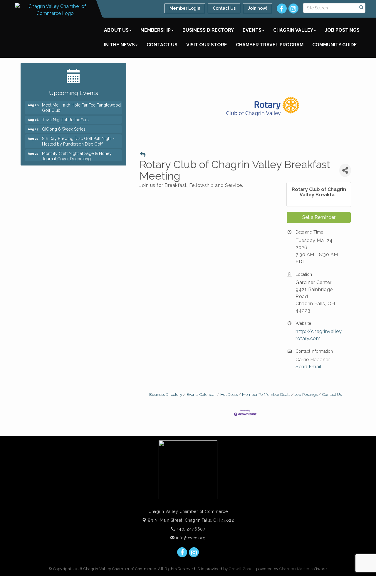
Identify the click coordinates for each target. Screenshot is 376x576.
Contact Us (162, 45)
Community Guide (334, 45)
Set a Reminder (318, 217)
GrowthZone (240, 569)
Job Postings (342, 30)
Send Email (308, 366)
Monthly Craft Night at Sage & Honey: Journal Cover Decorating (77, 153)
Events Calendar (201, 394)
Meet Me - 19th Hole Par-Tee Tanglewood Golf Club (81, 105)
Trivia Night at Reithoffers (65, 117)
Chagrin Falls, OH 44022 (191, 520)
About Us (116, 30)
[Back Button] (142, 154)
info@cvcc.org (190, 538)
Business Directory (208, 30)
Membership (155, 30)
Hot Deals (229, 394)
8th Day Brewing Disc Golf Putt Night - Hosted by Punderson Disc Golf (78, 138)
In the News (119, 45)
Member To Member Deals (266, 394)
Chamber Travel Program (269, 45)
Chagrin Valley (293, 30)
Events (252, 30)
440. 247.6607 (190, 529)
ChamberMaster (294, 569)
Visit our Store (206, 45)
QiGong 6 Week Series (63, 126)
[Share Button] (345, 170)
